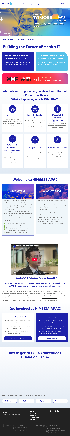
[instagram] (55, 411)
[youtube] (53, 411)
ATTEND (32, 419)
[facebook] (50, 411)
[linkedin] (58, 411)
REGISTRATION (34, 418)
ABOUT (31, 412)
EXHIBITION (33, 414)
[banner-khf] (35, 78)
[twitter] (60, 411)
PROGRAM (32, 416)
